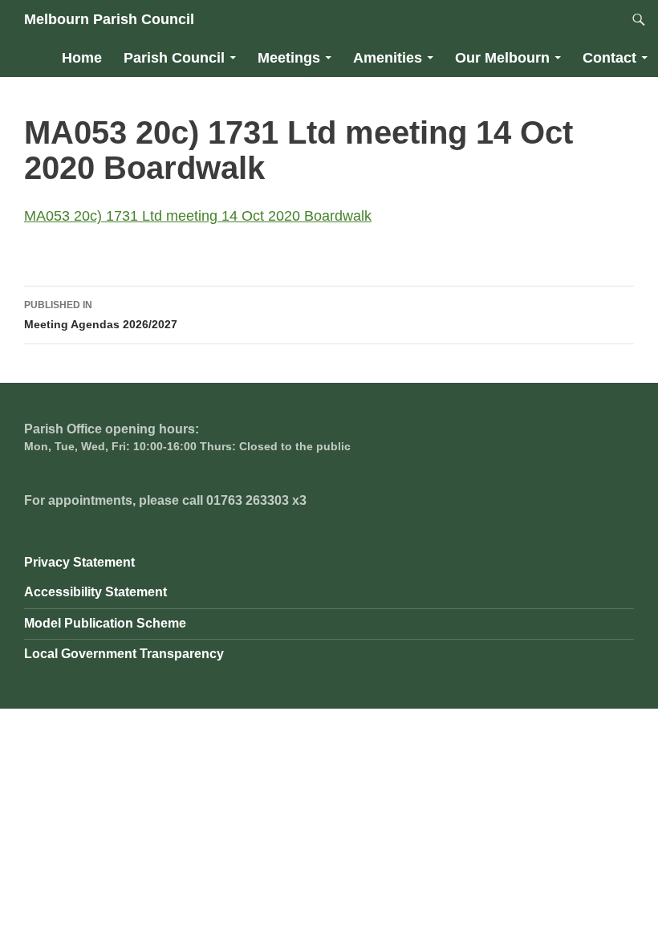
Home (82, 58)
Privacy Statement (79, 562)
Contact (609, 58)
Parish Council (174, 58)
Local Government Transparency (124, 653)
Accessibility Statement (95, 592)
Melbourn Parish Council (109, 19)
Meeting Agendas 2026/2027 (100, 315)
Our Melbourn (502, 58)
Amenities (387, 58)
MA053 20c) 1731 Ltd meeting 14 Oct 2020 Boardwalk (198, 216)
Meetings (289, 58)
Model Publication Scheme (105, 623)
